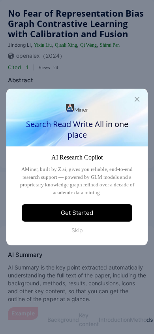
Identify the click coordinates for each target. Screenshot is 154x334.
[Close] (137, 99)
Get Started (77, 212)
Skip (77, 230)
